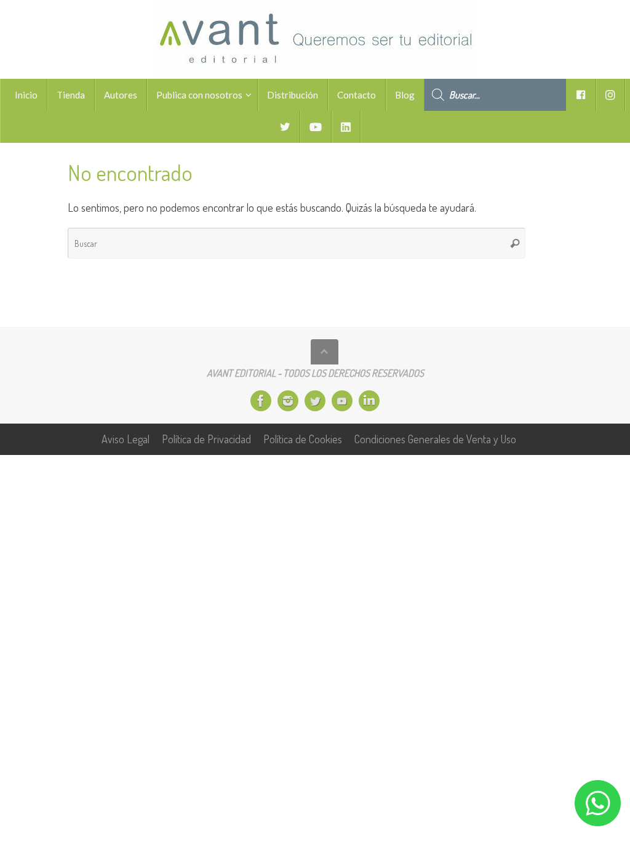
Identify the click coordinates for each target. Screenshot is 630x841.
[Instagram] (287, 400)
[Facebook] (260, 400)
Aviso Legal (126, 439)
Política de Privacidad (206, 439)
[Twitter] (315, 400)
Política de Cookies (302, 439)
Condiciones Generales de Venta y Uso (435, 439)
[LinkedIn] (369, 400)
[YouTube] (342, 400)
